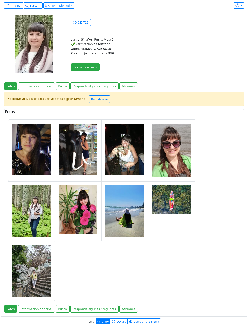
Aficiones (128, 86)
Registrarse (99, 99)
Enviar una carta (85, 67)
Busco (62, 86)
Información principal (36, 86)
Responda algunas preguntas (94, 86)
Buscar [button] (34, 5)
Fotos (11, 86)
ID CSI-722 (80, 22)
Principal (15, 5)
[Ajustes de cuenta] (239, 5)
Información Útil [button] (60, 5)
